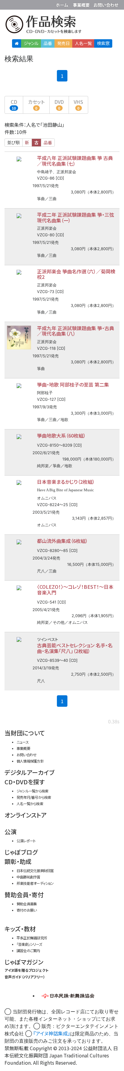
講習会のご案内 (28, 950)
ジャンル (31, 43)
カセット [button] (36, 104)
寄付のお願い (26, 910)
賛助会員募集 (27, 903)
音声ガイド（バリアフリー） (25, 976)
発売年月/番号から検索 (34, 797)
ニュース (23, 741)
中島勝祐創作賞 (28, 876)
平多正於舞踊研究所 (32, 937)
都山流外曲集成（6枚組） (62, 540)
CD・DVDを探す (25, 781)
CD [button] (14, 104)
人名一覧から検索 (30, 803)
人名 (83, 43)
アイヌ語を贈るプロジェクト (26, 970)
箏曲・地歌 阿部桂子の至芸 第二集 (73, 384)
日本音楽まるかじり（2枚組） (66, 481)
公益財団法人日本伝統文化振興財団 (8, 4)
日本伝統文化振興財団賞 (35, 870)
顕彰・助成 (18, 861)
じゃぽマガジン (24, 962)
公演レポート (26, 840)
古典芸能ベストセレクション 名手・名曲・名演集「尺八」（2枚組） (75, 648)
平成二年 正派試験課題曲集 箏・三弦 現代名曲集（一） (75, 217)
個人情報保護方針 (30, 760)
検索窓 (103, 43)
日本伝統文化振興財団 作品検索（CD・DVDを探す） (62, 25)
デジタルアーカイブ (29, 772)
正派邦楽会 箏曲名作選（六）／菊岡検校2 (76, 274)
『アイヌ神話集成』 (51, 1033)
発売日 (63, 43)
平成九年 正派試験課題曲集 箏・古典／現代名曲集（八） (75, 330)
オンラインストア (26, 815)
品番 (48, 43)
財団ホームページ (62, 4)
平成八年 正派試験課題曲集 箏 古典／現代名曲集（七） (75, 160)
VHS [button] (78, 104)
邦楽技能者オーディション (35, 883)
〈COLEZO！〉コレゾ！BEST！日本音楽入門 (75, 589)
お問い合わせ (105, 4)
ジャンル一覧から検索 (32, 790)
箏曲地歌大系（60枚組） (61, 435)
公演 (11, 831)
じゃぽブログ (21, 852)
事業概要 (81, 4)
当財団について (25, 732)
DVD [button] (59, 104)
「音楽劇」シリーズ (29, 944)
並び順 (13, 142)
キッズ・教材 (20, 928)
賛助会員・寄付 (24, 894)
